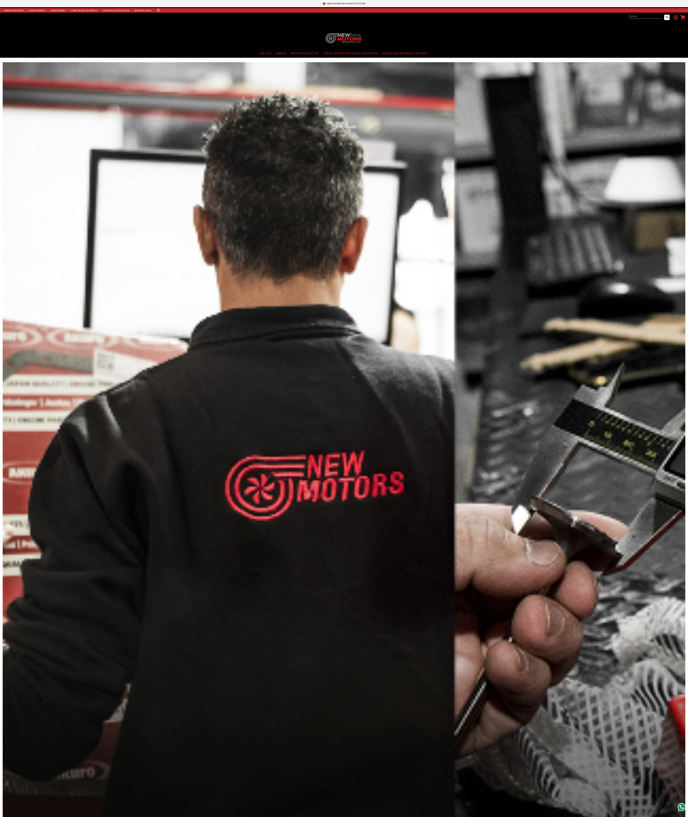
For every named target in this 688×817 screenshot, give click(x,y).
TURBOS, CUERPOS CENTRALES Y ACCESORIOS (350, 53)
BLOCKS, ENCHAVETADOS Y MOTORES (405, 53)
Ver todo (266, 53)
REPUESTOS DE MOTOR (304, 53)
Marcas (281, 53)
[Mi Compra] (681, 17)
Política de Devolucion (116, 10)
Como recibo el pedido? (84, 10)
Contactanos (37, 10)
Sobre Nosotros (13, 10)
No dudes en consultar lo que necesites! (346, 4)
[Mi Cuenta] (675, 17)
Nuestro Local (143, 10)
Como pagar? (57, 10)
